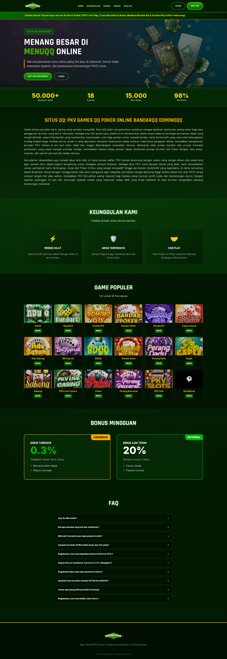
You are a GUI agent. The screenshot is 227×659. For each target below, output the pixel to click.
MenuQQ (101, 129)
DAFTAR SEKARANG (38, 76)
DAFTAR (195, 5)
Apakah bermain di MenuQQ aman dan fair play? (113, 545)
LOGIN (178, 5)
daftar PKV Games (119, 160)
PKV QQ (82, 176)
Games (107, 6)
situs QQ (90, 133)
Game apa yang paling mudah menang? (113, 589)
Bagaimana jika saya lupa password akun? (113, 571)
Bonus (117, 6)
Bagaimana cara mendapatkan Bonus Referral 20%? (113, 554)
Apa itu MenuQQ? (113, 518)
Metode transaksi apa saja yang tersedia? (113, 536)
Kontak (128, 6)
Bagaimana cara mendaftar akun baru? (113, 598)
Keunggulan (93, 6)
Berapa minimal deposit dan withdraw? (113, 527)
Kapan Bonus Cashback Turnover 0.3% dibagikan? (113, 563)
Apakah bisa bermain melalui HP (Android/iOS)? (113, 580)
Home (81, 6)
